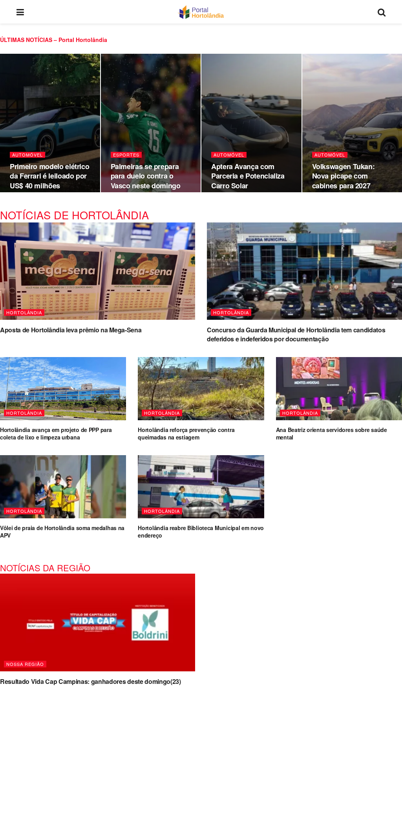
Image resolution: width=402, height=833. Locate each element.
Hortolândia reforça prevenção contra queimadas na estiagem (186, 433)
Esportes (126, 155)
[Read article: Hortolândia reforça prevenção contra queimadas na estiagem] (201, 388)
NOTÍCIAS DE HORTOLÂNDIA (74, 214)
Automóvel (27, 155)
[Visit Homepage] (201, 12)
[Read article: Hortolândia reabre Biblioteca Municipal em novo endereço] (201, 486)
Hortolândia (24, 312)
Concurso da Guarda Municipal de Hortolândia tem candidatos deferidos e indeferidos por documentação (296, 334)
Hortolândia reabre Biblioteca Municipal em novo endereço (201, 532)
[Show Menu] (20, 12)
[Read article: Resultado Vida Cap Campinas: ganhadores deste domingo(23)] (97, 622)
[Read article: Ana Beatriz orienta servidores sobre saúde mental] (339, 388)
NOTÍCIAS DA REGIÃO (45, 567)
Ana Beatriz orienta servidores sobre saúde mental (331, 433)
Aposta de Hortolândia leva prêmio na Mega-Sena (70, 329)
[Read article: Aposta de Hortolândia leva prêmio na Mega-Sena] (97, 271)
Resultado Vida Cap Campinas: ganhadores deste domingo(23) (90, 681)
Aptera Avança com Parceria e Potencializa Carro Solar (248, 176)
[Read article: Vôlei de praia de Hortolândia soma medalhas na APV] (63, 486)
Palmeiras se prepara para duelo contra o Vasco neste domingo (146, 176)
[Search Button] (382, 12)
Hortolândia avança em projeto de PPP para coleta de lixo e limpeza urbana (56, 433)
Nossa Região (25, 664)
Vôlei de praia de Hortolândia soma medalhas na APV (62, 532)
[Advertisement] (201, 754)
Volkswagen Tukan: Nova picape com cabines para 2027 (343, 176)
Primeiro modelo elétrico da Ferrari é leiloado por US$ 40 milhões (49, 176)
